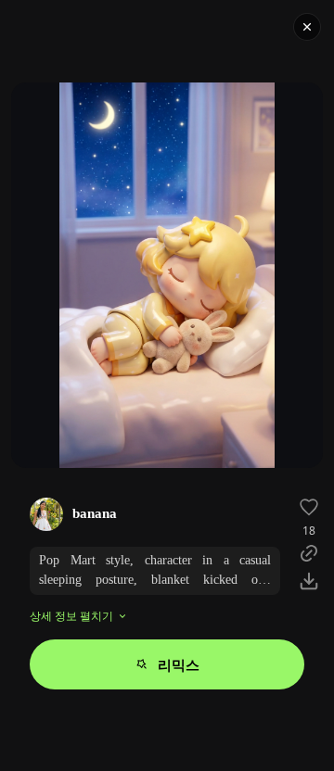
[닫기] (307, 27)
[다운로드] (309, 581)
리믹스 (178, 664)
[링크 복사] (309, 553)
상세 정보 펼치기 (71, 616)
